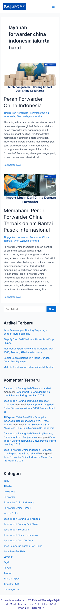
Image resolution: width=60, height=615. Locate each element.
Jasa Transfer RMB (14, 551)
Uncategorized (12, 589)
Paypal (7, 567)
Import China (11, 513)
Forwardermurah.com (13, 600)
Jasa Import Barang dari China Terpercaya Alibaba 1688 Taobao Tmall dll (29, 408)
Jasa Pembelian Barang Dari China (23, 546)
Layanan (8, 556)
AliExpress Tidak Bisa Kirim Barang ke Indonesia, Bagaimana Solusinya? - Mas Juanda (26, 421)
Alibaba (8, 486)
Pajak (7, 562)
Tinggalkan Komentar (16, 112)
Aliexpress (9, 491)
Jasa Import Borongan (16, 529)
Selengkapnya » (13, 164)
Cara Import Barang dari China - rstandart (27, 388)
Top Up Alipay (12, 578)
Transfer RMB (11, 584)
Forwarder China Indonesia (19, 502)
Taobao (8, 573)
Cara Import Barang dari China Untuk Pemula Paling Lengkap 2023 (30, 441)
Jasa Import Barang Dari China (21, 524)
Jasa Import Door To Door (18, 540)
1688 (6, 480)
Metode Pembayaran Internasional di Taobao (29, 367)
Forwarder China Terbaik (17, 507)
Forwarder (9, 497)
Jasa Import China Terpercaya (21, 535)
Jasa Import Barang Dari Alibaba (22, 518)
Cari (51, 309)
